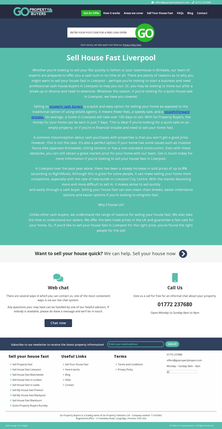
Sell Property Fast (22, 364)
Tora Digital (23, 425)
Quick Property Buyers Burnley (30, 405)
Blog (190, 13)
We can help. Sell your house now (106, 253)
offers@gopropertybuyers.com (184, 360)
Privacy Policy (125, 369)
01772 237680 (175, 304)
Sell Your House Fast (160, 13)
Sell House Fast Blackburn (27, 400)
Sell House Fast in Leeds (26, 385)
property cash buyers (66, 106)
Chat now (58, 323)
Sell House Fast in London (27, 379)
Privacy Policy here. (132, 44)
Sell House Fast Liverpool (26, 369)
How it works (111, 13)
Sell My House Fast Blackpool (28, 395)
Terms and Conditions (130, 364)
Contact (202, 13)
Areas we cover (133, 13)
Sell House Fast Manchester (28, 374)
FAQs (180, 13)
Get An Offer (91, 13)
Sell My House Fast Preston (27, 390)
